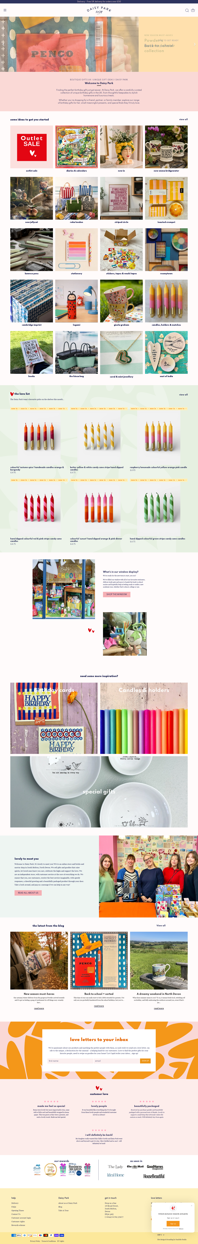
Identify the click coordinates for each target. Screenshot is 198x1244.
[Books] (31, 352)
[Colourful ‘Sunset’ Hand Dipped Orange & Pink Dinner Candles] (99, 507)
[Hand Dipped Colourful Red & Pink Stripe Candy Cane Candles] (39, 507)
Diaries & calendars (76, 171)
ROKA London (76, 222)
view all (183, 119)
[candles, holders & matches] (166, 301)
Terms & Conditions (49, 1241)
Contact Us (15, 1214)
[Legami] (76, 301)
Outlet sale (31, 171)
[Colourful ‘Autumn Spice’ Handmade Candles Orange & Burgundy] (39, 436)
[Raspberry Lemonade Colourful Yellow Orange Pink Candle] (158, 436)
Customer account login (21, 1218)
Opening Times (17, 1210)
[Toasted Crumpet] (166, 198)
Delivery (14, 1203)
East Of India (166, 376)
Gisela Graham (121, 325)
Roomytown (166, 274)
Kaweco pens (31, 274)
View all (161, 926)
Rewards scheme (18, 1225)
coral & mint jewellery (121, 377)
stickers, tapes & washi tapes (121, 274)
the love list (22, 394)
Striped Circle (121, 222)
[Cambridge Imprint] (31, 301)
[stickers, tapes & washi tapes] (121, 249)
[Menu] (5, 10)
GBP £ (159, 1235)
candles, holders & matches (166, 325)
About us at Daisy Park (67, 1203)
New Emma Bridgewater (166, 171)
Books (31, 376)
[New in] (121, 147)
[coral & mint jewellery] (121, 352)
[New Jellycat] (31, 198)
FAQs (13, 1207)
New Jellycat (31, 222)
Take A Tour (63, 1210)
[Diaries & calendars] (76, 147)
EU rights (60, 1241)
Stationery (76, 274)
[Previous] (3, 44)
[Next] (194, 44)
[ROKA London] (76, 198)
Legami (76, 325)
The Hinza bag (76, 376)
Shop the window (116, 594)
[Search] (187, 10)
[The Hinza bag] (76, 352)
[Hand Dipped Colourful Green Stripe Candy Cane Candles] (158, 507)
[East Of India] (166, 352)
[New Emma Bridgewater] (166, 147)
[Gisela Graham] (121, 301)
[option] (99, 44)
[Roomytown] (166, 249)
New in (121, 171)
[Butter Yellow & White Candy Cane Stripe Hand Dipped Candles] (99, 436)
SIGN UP (145, 1061)
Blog (60, 1207)
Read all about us (28, 893)
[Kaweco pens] (31, 249)
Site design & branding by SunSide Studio (172, 1239)
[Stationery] (76, 249)
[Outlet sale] (31, 147)
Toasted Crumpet (166, 222)
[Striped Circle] (121, 198)
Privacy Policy (35, 1241)
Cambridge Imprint (31, 325)
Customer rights (18, 1221)
